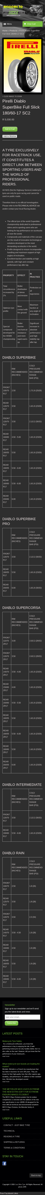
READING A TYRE (12, 1137)
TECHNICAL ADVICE (27, 206)
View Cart (31, 24)
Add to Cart (10, 129)
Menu (9, 24)
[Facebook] (4, 1163)
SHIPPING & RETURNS (14, 1142)
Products (13, 31)
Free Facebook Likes (9, 1193)
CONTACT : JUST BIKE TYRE (17, 1125)
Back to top (36, 1175)
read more (5, 1056)
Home (5, 31)
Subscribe (11, 1023)
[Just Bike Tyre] (22, 11)
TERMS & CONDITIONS (14, 1148)
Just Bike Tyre (20, 1184)
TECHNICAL (9, 1131)
